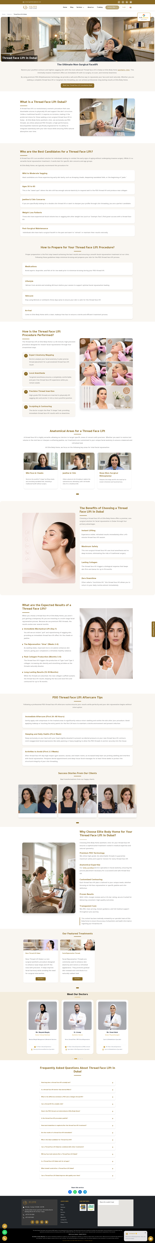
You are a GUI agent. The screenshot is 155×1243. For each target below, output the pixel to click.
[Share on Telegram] (85, 1192)
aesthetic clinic (124, 70)
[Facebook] (119, 2)
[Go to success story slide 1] (77, 822)
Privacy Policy (64, 1222)
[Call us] (4, 1238)
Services (9, 14)
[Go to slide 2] (74, 1058)
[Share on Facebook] (70, 1192)
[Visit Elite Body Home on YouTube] (46, 1222)
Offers (62, 1215)
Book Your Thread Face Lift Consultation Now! (77, 85)
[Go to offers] (4, 1226)
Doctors (63, 1212)
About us (91, 7)
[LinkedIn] (126, 2)
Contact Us (64, 1220)
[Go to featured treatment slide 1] (77, 987)
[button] (83, 7)
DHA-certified (88, 868)
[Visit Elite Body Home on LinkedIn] (42, 1222)
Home (65, 7)
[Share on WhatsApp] (75, 1192)
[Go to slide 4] (79, 1058)
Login (124, 7)
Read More (41, 978)
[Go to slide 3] (76, 1058)
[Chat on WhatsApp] (4, 1232)
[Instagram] (122, 2)
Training (100, 7)
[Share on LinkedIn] (80, 1192)
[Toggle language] (130, 7)
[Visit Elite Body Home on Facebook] (32, 1222)
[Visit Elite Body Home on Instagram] (37, 1222)
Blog (71, 7)
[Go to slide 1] (77, 494)
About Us (63, 1217)
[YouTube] (130, 2)
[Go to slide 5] (82, 1058)
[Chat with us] (150, 1238)
